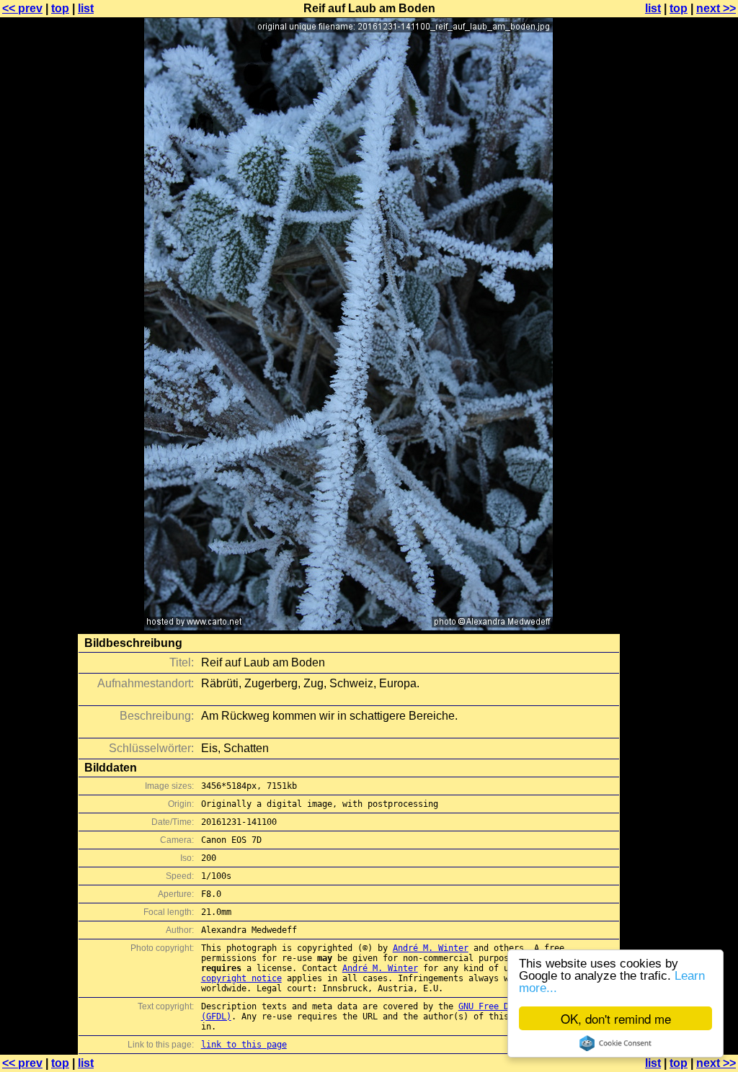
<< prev (22, 8)
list (86, 8)
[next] (348, 626)
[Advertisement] (679, 356)
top (60, 8)
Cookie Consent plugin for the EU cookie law (615, 1043)
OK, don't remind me (616, 1018)
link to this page (244, 1045)
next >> (716, 8)
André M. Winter (430, 948)
